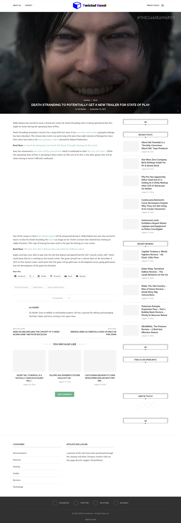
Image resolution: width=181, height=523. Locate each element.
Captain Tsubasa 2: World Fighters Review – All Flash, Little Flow (154, 254)
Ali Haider (82, 109)
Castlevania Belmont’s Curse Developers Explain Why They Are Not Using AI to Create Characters (155, 204)
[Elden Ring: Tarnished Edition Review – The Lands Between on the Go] (131, 272)
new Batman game (46, 236)
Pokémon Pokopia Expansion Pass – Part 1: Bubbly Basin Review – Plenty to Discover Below (154, 310)
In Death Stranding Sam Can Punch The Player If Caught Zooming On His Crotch (61, 145)
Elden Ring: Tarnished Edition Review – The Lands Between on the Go (155, 272)
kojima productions (56, 287)
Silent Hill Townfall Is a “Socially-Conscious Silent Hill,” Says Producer (155, 145)
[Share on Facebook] (72, 298)
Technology (18, 486)
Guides (16, 473)
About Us (17, 5)
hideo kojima (38, 287)
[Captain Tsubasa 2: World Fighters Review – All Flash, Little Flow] (131, 255)
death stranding (21, 287)
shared (51, 239)
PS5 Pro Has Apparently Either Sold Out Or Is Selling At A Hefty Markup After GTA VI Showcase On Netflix (155, 183)
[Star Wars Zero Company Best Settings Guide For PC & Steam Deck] (131, 163)
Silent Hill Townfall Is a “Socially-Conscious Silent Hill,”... (29, 378)
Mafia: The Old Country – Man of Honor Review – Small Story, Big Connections (154, 290)
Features (17, 459)
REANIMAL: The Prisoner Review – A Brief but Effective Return (154, 329)
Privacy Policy (153, 5)
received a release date (86, 132)
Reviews (17, 480)
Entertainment (20, 453)
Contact (28, 5)
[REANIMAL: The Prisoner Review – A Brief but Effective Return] (131, 330)
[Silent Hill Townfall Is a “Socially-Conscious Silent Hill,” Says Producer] (29, 361)
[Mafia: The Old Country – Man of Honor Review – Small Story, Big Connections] (131, 290)
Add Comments (65, 394)
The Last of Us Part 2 (96, 151)
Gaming (16, 466)
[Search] (166, 5)
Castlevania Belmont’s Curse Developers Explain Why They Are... (100, 378)
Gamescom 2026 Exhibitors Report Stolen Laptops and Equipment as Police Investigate (154, 224)
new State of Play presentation (48, 151)
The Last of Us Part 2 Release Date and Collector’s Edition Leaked (54, 249)
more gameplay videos (48, 139)
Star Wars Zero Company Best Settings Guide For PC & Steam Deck (154, 162)
